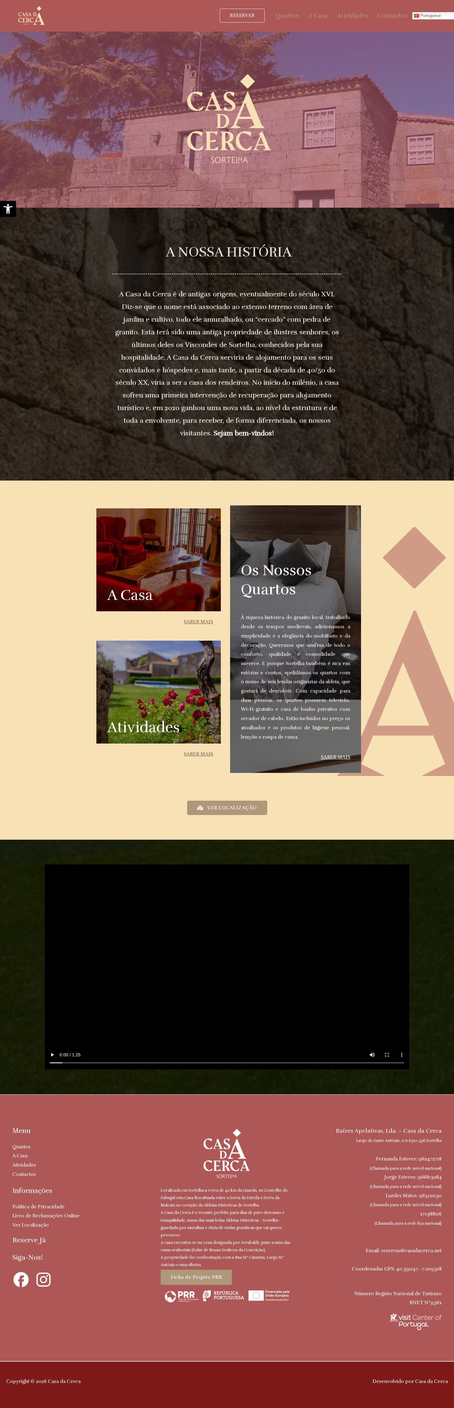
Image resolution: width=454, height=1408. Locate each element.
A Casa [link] (318, 15)
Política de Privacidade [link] (38, 1207)
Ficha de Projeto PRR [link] (196, 1277)
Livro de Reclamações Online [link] (46, 1216)
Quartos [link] (287, 15)
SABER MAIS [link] (198, 622)
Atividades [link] (352, 15)
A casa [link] (130, 595)
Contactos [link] (392, 15)
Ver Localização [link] (30, 1225)
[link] (8, 209)
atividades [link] (143, 727)
